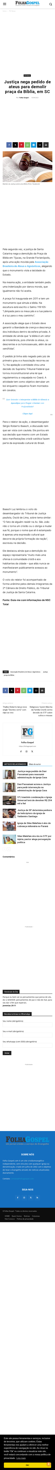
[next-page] (8, 849)
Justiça (45, 672)
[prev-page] (4, 849)
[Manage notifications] (49, 1464)
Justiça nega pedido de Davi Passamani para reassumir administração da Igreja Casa (32, 774)
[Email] (39, 145)
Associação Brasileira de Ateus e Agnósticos (25, 672)
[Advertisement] (27, 43)
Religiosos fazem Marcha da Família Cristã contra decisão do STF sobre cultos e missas (41, 711)
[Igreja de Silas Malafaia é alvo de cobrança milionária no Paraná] (9, 826)
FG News (12, 11)
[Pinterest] (21, 145)
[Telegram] (33, 145)
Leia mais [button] (21, 1458)
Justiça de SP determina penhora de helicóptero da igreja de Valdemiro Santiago (34, 813)
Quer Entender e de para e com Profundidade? (27, 403)
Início (5, 11)
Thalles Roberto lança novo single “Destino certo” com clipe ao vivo (15, 710)
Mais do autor (35, 764)
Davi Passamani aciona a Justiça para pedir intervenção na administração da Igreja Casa (34, 787)
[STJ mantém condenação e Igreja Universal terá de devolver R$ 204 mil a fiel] (9, 800)
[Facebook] (9, 145)
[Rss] (37, 1197)
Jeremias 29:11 (9, 1005)
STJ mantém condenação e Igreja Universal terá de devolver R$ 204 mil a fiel (34, 800)
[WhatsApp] (27, 145)
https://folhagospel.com (27, 746)
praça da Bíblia (9, 675)
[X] (15, 145)
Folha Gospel (24, 98)
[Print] (46, 145)
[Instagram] (27, 751)
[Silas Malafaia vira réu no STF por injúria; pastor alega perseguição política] (9, 839)
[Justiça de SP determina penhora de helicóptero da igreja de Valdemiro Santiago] (9, 813)
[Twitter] (30, 1197)
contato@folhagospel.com (22, 1178)
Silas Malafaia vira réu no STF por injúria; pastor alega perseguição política (34, 839)
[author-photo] (27, 738)
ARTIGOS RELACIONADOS (15, 764)
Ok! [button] (27, 1465)
